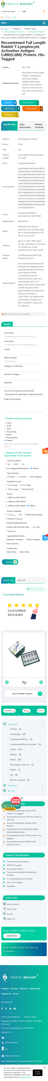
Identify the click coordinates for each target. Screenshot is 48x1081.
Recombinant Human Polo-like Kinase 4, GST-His (24, 815)
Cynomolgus (15, 734)
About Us (11, 919)
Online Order (31, 108)
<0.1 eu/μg (26, 485)
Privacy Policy (25, 1077)
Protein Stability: (14, 511)
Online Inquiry (13, 904)
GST (16, 464)
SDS (25, 711)
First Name (9, 333)
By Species (13, 724)
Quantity (8, 382)
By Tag (11, 791)
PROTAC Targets (14, 865)
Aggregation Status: (16, 536)
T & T (11, 514)
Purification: (12, 548)
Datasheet (8, 711)
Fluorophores (12, 437)
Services (14, 988)
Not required (27, 489)
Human (13, 749)
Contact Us (6, 994)
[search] (44, 11)
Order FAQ (11, 909)
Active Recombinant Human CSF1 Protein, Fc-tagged (22, 809)
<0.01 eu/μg (12, 489)
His (8, 464)
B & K (36, 527)
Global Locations (12, 1056)
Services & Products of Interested (19, 391)
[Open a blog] (15, 1008)
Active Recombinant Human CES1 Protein (22, 821)
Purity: (10, 494)
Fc (23, 464)
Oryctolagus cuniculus (19, 764)
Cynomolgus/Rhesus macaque (23, 744)
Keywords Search (8, 11)
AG (20, 514)
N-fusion (22, 477)
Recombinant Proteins (14, 32)
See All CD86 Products (22, 693)
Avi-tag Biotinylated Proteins (20, 879)
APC (9, 429)
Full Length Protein (36, 32)
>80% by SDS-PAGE (16, 497)
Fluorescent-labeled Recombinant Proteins (22, 873)
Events (10, 914)
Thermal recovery (15, 519)
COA (40, 711)
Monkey (13, 754)
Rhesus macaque (17, 780)
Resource (24, 988)
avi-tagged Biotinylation (18, 468)
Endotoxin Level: (14, 481)
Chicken (13, 729)
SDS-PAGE (12, 552)
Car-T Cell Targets (15, 882)
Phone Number (10, 358)
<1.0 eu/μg (12, 485)
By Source (12, 785)
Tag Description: (14, 460)
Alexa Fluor (12, 432)
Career (15, 994)
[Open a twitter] (6, 1008)
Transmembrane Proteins (18, 861)
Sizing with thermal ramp (18, 527)
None (9, 423)
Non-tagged (35, 477)
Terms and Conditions (10, 1017)
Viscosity (11, 531)
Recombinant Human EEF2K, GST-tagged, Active (22, 840)
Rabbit (13, 770)
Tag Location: (13, 473)
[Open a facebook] (2, 1008)
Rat (11, 775)
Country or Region (12, 374)
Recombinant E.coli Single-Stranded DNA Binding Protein (22, 827)
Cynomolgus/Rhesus (19, 739)
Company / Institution (13, 366)
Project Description (12, 399)
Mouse (13, 759)
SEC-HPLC (24, 552)
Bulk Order (9, 108)
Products (5, 988)
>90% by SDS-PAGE (16, 501)
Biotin (9, 434)
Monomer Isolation (15, 539)
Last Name (9, 341)
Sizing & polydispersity (17, 523)
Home (6, 29)
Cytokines (11, 886)
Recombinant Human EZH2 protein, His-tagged (24, 834)
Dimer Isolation (33, 539)
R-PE (9, 426)
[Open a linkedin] (10, 1008)
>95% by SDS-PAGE (16, 506)
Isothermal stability (33, 514)
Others (10, 440)
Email (7, 349)
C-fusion (11, 477)
